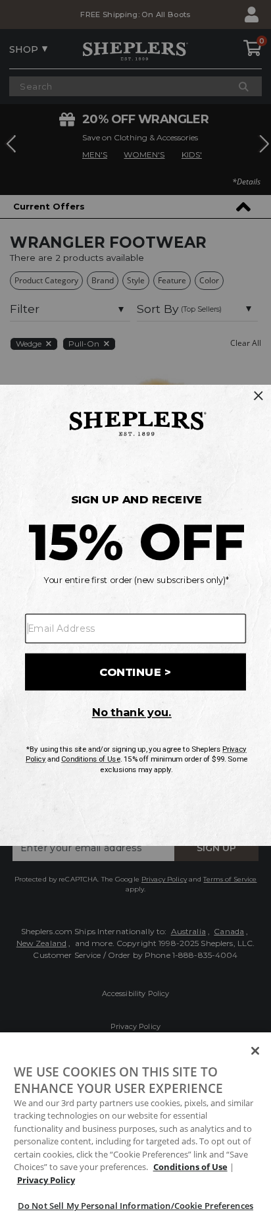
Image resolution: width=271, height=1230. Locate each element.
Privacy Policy (46, 1180)
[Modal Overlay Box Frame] (135, 615)
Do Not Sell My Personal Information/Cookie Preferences (135, 1206)
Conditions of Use (190, 1167)
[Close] (255, 1050)
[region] (135, 1131)
